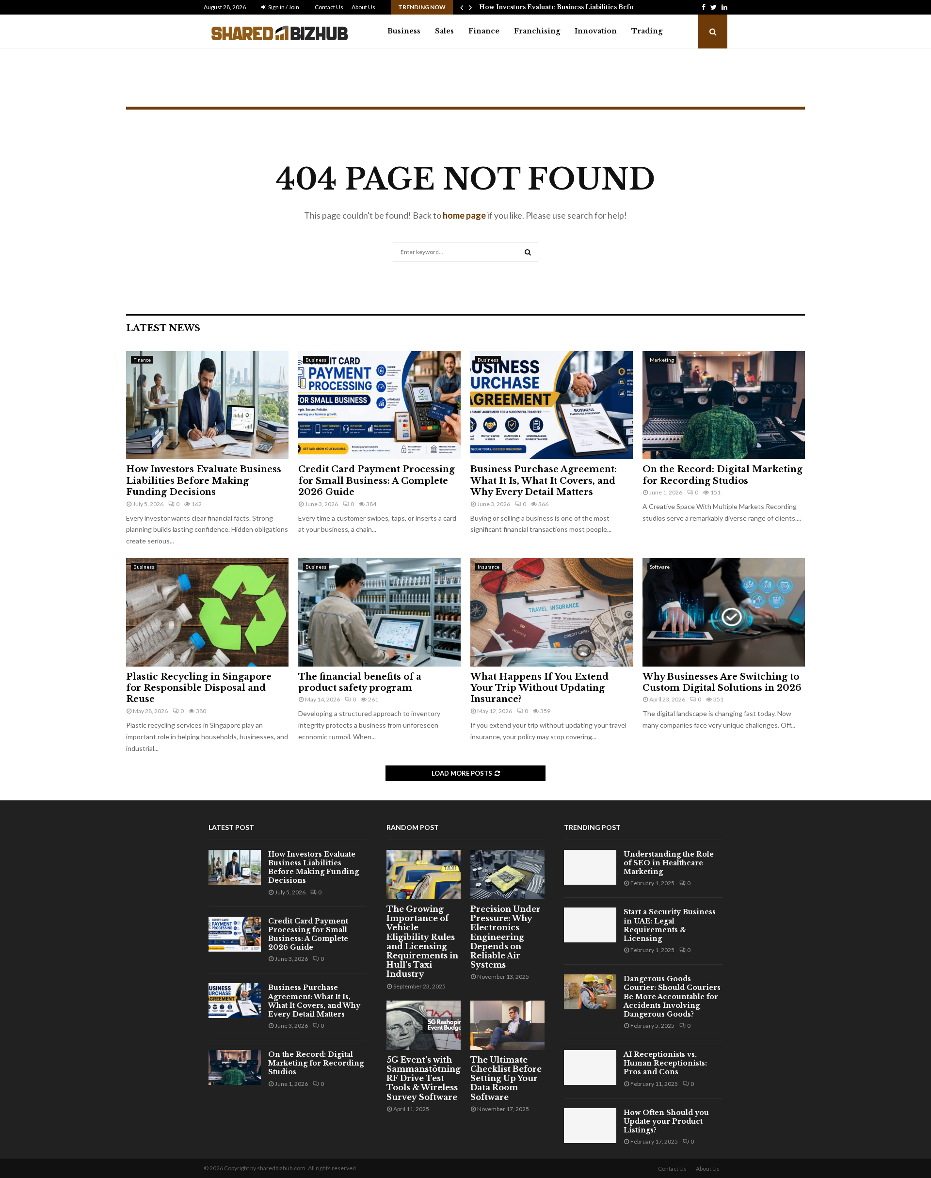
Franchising (537, 31)
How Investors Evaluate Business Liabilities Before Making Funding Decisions (203, 480)
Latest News (163, 328)
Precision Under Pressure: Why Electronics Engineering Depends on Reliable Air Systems (505, 937)
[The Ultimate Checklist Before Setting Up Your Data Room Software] (507, 1025)
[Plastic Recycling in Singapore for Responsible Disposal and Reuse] (207, 612)
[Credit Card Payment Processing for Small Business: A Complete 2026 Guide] (379, 405)
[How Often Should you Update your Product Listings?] (590, 1125)
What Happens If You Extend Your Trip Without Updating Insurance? (539, 688)
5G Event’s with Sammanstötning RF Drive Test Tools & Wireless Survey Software (423, 1078)
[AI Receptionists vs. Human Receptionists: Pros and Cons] (590, 1067)
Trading (646, 31)
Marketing (662, 360)
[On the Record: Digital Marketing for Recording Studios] (723, 405)
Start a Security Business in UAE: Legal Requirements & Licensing (670, 925)
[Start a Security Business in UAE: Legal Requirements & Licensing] (590, 924)
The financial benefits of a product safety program (359, 682)
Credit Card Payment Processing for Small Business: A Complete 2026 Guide (376, 480)
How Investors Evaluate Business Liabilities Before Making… (575, 7)
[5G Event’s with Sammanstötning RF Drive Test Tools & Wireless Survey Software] (423, 1025)
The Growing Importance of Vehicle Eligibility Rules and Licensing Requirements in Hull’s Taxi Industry (422, 941)
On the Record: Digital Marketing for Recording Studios (722, 475)
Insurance (488, 567)
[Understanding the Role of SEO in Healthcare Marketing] (590, 867)
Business (403, 31)
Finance (483, 31)
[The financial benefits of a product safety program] (379, 612)
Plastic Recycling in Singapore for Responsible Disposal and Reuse (199, 688)
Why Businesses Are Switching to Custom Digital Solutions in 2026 (722, 682)
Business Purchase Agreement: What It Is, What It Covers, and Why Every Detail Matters (543, 480)
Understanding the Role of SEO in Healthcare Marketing (669, 863)
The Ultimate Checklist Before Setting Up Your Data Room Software (506, 1078)
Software (660, 567)
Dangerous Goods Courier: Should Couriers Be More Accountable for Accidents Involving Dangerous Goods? (672, 996)
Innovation (596, 31)
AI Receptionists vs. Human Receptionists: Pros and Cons (665, 1063)
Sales (444, 31)
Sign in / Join (283, 7)
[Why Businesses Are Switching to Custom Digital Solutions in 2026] (723, 612)
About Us (363, 7)
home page (464, 215)
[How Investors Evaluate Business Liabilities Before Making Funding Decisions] (207, 405)
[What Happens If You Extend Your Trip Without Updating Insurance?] (551, 612)
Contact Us (329, 7)
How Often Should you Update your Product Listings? (666, 1121)
